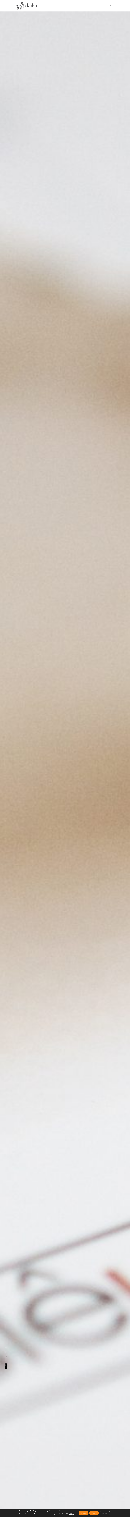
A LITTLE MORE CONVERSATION (79, 6)
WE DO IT (57, 6)
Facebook (6, 1350)
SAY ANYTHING (95, 6)
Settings (104, 1513)
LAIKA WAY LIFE (47, 6)
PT (104, 6)
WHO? (64, 6)
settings (71, 1514)
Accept (83, 1513)
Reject (94, 1513)
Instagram (6, 1357)
